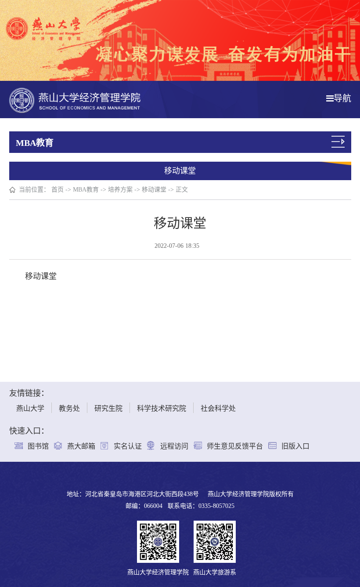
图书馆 (38, 446)
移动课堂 (154, 189)
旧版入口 (295, 446)
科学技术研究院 (161, 408)
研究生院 (108, 408)
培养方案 (120, 189)
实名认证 (128, 446)
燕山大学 (30, 408)
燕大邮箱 (81, 446)
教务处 (69, 408)
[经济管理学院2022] (75, 99)
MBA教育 (86, 189)
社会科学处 (218, 408)
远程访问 (174, 446)
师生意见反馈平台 (235, 446)
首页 (57, 189)
